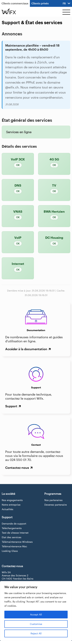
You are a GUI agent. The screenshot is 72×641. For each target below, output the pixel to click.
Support (11, 406)
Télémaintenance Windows (17, 541)
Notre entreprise (11, 504)
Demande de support (14, 523)
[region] (36, 611)
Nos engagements (12, 500)
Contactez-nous (17, 467)
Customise (36, 623)
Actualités (7, 509)
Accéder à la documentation (26, 349)
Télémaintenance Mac (14, 546)
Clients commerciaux (15, 3)
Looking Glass (10, 550)
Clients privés (40, 3)
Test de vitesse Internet (15, 532)
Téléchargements (12, 528)
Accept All (36, 614)
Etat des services (11, 537)
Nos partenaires (53, 500)
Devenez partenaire (55, 504)
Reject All (36, 633)
